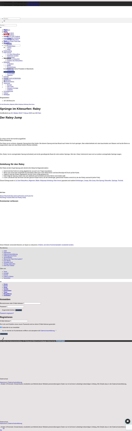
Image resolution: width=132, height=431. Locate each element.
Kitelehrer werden (12, 56)
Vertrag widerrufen (9, 264)
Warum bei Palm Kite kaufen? (13, 259)
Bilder (5, 31)
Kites (8, 49)
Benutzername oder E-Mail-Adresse (12, 303)
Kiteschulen (11, 57)
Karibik (9, 72)
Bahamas (10, 69)
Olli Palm (38, 113)
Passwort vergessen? (7, 313)
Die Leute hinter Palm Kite (12, 41)
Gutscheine (7, 290)
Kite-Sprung (100, 180)
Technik (120, 180)
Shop (6, 34)
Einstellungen (60, 341)
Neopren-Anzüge (12, 88)
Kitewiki (6, 77)
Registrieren (4, 334)
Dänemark (10, 70)
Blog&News (8, 294)
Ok (3, 428)
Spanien (10, 75)
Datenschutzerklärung (11, 254)
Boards (9, 44)
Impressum (7, 252)
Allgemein (7, 30)
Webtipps (7, 94)
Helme (9, 48)
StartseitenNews (9, 81)
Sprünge (114, 180)
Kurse (6, 286)
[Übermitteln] (4, 47)
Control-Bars (11, 46)
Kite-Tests (10, 86)
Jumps (86, 180)
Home (6, 284)
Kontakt (6, 273)
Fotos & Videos (8, 276)
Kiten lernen (7, 52)
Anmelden (18, 310)
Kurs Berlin (7, 260)
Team (5, 271)
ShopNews (7, 80)
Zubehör (10, 90)
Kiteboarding (8, 51)
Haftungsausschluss (10, 256)
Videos (6, 93)
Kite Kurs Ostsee (9, 265)
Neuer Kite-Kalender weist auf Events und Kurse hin (16, 196)
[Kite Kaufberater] (127, 421)
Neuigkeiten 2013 (12, 39)
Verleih (6, 289)
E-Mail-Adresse (5, 321)
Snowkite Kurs (8, 262)
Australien (10, 64)
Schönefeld (10, 73)
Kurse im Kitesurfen (13, 59)
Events (6, 275)
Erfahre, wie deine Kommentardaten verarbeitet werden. (56, 245)
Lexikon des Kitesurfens (14, 60)
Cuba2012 (10, 35)
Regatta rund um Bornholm (12, 78)
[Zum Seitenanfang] (0, 281)
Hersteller (7, 43)
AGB (5, 251)
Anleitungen (79, 180)
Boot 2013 (10, 33)
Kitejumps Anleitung (13, 38)
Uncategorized (8, 91)
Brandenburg (11, 67)
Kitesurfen (108, 180)
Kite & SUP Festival (13, 36)
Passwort (3, 306)
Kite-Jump (92, 180)
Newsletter (7, 278)
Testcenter (7, 83)
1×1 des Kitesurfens (13, 54)
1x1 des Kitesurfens (4, 104)
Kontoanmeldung (33, 2)
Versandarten (8, 257)
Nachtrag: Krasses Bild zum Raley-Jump (13, 197)
